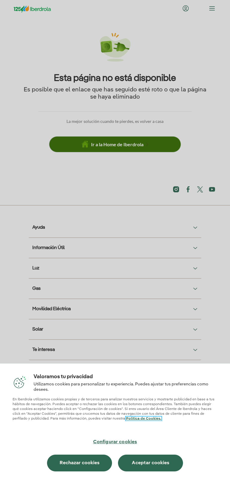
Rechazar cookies (79, 463)
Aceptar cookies (150, 463)
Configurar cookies (115, 442)
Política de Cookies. (143, 418)
